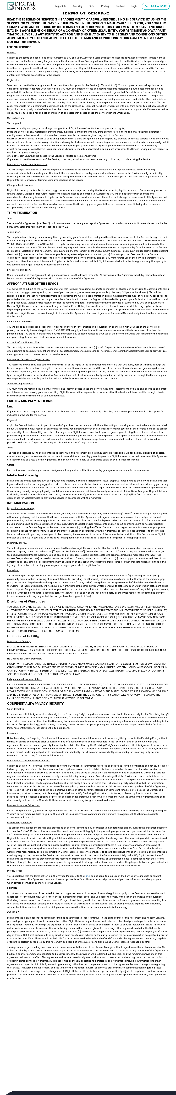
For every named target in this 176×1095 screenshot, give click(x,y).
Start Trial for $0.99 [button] (156, 6)
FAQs (91, 6)
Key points (60, 6)
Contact (120, 6)
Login (134, 6)
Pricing (105, 6)
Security (77, 6)
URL (88, 875)
